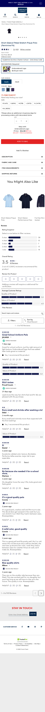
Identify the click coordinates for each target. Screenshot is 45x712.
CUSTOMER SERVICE (10, 626)
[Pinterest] (41, 627)
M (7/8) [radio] (21, 103)
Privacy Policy (18, 643)
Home (4, 22)
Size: (3, 100)
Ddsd (4, 412)
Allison (4, 565)
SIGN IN (27, 17)
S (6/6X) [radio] (13, 103)
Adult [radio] (17, 82)
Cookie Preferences (22, 645)
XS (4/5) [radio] (5, 103)
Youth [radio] (6, 82)
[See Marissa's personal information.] (10, 476)
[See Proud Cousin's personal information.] (15, 385)
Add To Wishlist (22, 150)
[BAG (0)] (39, 15)
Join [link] (33, 614)
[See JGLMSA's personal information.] (11, 337)
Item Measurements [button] (10, 168)
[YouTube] (28, 627)
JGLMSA (5, 337)
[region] (22, 32)
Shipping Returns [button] (9, 174)
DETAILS (21, 4)
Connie (5, 500)
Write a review (25, 49)
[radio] (22, 60)
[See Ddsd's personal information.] (8, 412)
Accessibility (28, 643)
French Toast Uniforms (14, 22)
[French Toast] (22, 10)
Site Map (37, 643)
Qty (15, 117)
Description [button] (7, 157)
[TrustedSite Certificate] (22, 640)
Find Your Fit (10, 95)
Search (15, 17)
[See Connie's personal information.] (10, 500)
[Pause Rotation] (40, 3)
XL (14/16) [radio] (37, 103)
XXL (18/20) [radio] (6, 108)
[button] (27, 16)
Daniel (4, 448)
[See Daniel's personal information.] (9, 448)
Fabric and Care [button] (9, 162)
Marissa (5, 476)
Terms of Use (8, 643)
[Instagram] (35, 627)
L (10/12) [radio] (28, 103)
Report (26, 359)
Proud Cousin (7, 385)
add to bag (22, 141)
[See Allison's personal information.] (9, 565)
